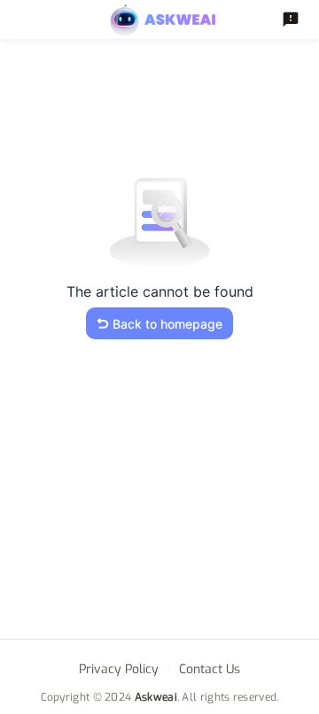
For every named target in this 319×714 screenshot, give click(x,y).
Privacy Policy (119, 669)
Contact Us (209, 669)
